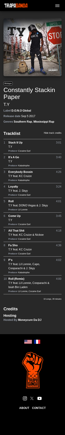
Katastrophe (24, 165)
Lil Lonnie (23, 209)
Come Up (14, 215)
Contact (39, 408)
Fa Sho (13, 245)
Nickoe (39, 234)
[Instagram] (25, 398)
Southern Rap (23, 121)
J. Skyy (23, 190)
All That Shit (16, 230)
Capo (35, 264)
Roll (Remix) (16, 278)
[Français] (37, 342)
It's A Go (13, 157)
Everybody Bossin (20, 171)
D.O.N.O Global (21, 110)
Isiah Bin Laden (18, 287)
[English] (28, 342)
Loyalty (13, 186)
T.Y (6, 104)
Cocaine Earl (24, 151)
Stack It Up (15, 142)
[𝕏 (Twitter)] (32, 398)
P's (10, 260)
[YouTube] (39, 398)
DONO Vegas (27, 205)
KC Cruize (25, 176)
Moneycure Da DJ (29, 319)
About (24, 408)
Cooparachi (15, 268)
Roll (11, 201)
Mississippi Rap (43, 121)
